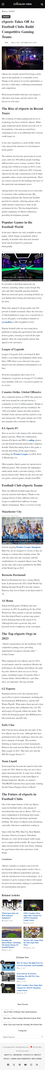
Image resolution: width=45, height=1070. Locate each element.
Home (5, 11)
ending (31, 440)
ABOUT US (8, 1055)
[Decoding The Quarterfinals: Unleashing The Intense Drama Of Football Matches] (12, 932)
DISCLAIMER (37, 1058)
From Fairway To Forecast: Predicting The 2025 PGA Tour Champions (28, 976)
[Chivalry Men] (22, 4)
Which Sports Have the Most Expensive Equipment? (10, 915)
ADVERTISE (17, 1055)
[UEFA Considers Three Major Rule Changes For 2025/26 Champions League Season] (33, 905)
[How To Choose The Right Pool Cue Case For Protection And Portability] (8, 966)
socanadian (7, 321)
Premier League (21, 454)
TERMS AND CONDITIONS (20, 1058)
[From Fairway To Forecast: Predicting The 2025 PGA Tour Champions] (8, 977)
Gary (6, 42)
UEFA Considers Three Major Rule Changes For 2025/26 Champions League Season (32, 916)
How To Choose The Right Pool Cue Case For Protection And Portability (30, 964)
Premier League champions (28, 547)
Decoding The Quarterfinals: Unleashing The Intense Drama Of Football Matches (11, 943)
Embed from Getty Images (10, 252)
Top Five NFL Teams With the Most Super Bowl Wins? (33, 942)
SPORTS (12, 11)
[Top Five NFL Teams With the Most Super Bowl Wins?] (33, 932)
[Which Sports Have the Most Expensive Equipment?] (12, 905)
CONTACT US (28, 1055)
